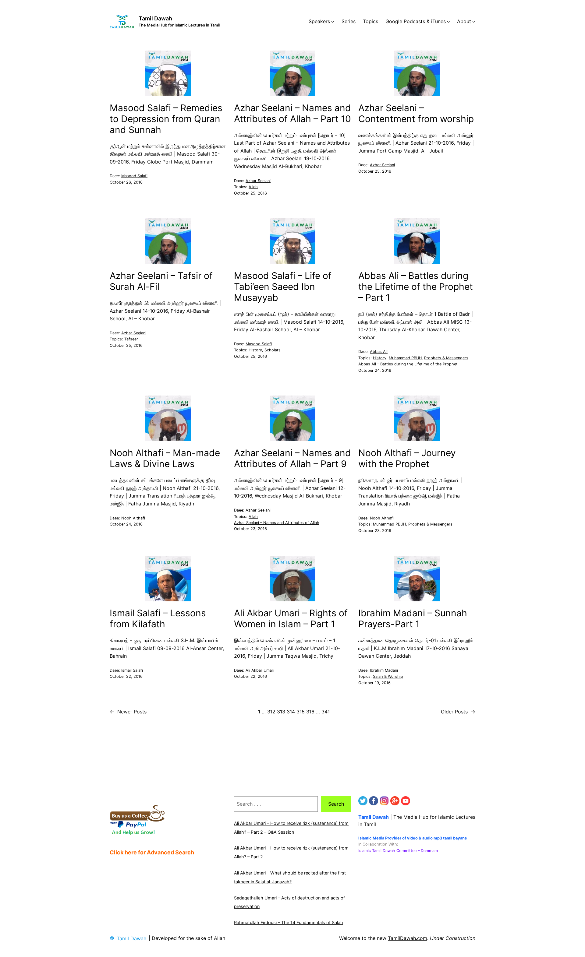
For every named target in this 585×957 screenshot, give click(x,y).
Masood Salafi (134, 176)
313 (281, 712)
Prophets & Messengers (446, 358)
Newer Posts (128, 712)
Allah (253, 187)
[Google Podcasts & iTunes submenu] (448, 21)
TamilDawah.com (407, 938)
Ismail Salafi (132, 670)
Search (336, 804)
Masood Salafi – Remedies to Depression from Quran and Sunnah (166, 118)
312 (271, 712)
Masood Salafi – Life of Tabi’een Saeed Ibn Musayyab (283, 286)
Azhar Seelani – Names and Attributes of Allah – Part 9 (292, 458)
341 (325, 712)
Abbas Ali (379, 351)
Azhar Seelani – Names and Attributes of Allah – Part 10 (292, 113)
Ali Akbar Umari (260, 670)
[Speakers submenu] (332, 21)
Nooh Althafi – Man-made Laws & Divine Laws (165, 458)
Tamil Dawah (155, 18)
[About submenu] (473, 21)
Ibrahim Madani (384, 670)
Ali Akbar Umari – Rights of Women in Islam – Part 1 (291, 618)
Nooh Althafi (133, 518)
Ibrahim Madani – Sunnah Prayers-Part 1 (412, 618)
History (255, 350)
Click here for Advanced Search (152, 852)
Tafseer (131, 339)
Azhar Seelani (258, 180)
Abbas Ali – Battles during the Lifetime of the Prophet (408, 364)
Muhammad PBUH (405, 358)
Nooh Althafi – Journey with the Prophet (407, 458)
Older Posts (458, 712)
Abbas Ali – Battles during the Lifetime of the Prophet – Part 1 (415, 286)
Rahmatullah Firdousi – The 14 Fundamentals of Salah (288, 922)
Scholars (272, 350)
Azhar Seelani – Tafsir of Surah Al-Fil (161, 281)
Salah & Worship (388, 676)
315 (300, 712)
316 (310, 712)
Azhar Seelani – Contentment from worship (416, 113)
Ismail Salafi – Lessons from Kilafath (158, 618)
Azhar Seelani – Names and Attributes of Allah (276, 522)
